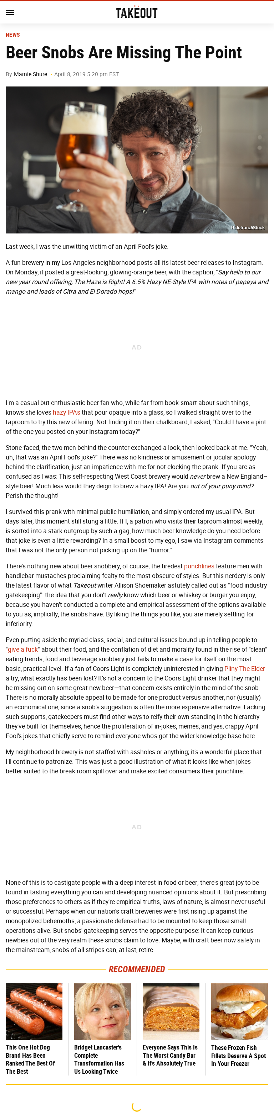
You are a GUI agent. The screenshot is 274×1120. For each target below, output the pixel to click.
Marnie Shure (30, 74)
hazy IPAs (66, 412)
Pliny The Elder (244, 669)
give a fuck (23, 649)
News (13, 35)
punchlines (199, 566)
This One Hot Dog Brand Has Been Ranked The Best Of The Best (30, 1059)
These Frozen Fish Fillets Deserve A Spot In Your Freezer (238, 1055)
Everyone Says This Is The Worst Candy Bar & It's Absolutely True (170, 1055)
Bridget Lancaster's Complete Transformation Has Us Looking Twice (99, 1059)
